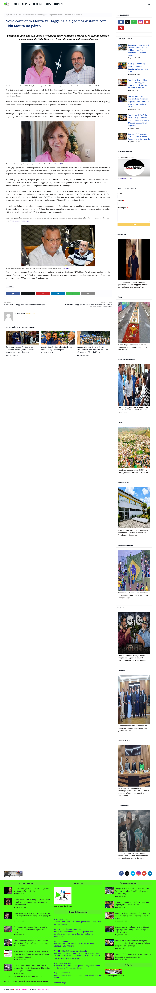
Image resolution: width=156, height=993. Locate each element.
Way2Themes (22, 989)
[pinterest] (121, 28)
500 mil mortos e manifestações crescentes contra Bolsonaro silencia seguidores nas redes (31, 929)
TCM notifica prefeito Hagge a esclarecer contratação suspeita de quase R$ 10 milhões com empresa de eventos (32, 968)
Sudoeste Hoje (60, 982)
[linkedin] (150, 873)
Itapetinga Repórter (62, 973)
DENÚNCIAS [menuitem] (37, 4)
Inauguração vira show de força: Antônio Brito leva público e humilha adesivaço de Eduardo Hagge (92, 349)
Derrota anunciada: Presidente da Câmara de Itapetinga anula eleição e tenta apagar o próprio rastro (21, 349)
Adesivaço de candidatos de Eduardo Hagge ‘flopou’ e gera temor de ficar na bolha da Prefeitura (139, 84)
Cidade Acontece (61, 941)
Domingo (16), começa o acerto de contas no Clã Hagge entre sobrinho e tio (139, 136)
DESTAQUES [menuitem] (58, 4)
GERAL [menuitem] (48, 4)
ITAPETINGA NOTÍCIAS (62, 963)
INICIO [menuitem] (16, 4)
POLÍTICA (19, 15)
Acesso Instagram (125, 178)
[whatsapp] (134, 22)
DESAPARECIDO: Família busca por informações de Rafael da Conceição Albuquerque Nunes (77, 966)
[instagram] (140, 22)
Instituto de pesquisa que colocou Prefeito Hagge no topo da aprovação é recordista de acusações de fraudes (31, 954)
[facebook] (121, 22)
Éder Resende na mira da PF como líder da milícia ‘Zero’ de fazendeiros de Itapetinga (31, 941)
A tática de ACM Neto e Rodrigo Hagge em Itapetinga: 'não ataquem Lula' (56, 348)
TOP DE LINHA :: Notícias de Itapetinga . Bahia (71, 951)
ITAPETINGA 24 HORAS (62, 919)
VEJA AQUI (58, 164)
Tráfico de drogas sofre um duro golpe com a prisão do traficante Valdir (32, 889)
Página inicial (10, 15)
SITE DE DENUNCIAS (43, 989)
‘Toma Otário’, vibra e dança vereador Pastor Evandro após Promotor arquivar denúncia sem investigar (32, 902)
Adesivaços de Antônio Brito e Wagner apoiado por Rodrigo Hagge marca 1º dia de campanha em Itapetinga (138, 120)
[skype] (133, 873)
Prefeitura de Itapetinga (19, 220)
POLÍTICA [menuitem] (26, 4)
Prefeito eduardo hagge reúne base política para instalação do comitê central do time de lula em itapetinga (73, 933)
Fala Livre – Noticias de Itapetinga (67, 929)
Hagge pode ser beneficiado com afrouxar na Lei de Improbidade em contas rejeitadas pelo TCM (32, 916)
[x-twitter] (127, 22)
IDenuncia (30, 313)
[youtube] (147, 22)
